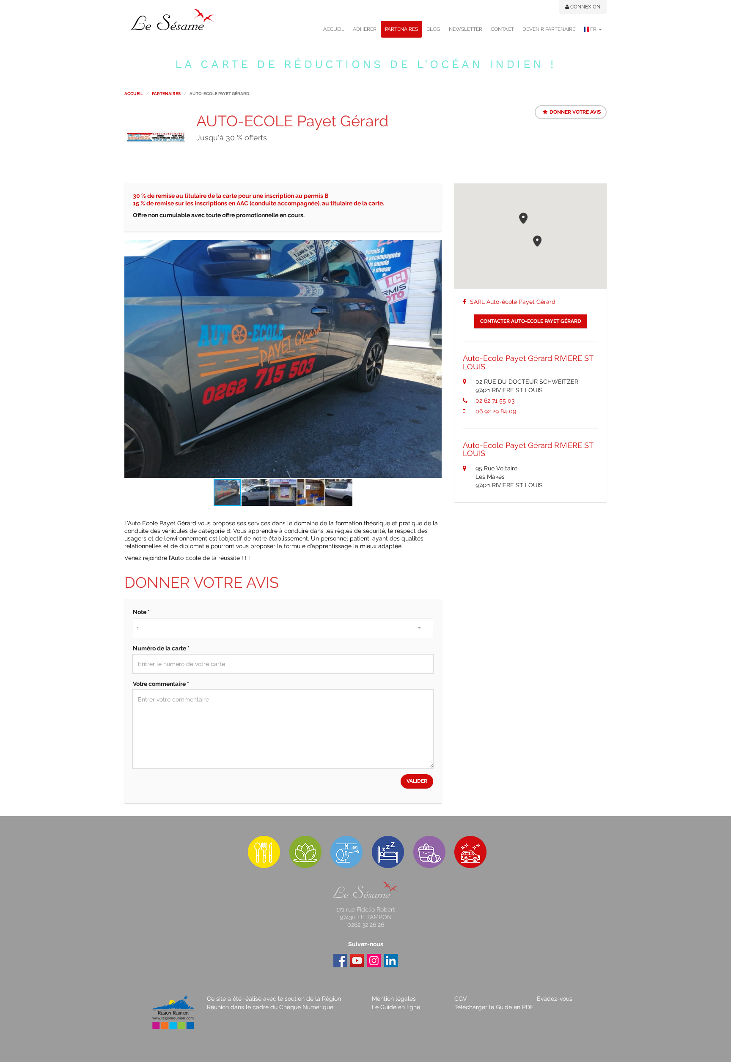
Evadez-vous (554, 998)
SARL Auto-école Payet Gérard (511, 301)
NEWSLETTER (465, 29)
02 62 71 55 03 (494, 400)
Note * (141, 612)
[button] (434, 247)
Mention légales (394, 998)
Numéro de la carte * (161, 648)
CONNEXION (584, 7)
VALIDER (417, 781)
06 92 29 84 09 (495, 411)
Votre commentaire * (161, 683)
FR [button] (593, 29)
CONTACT (502, 29)
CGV (460, 998)
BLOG (433, 29)
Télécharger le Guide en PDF (493, 1007)
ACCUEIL (333, 29)
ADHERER (364, 29)
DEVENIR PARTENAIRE (548, 29)
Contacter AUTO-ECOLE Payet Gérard (530, 321)
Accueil (133, 93)
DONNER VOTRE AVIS (575, 112)
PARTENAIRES (401, 29)
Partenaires (166, 93)
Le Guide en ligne (396, 1007)
